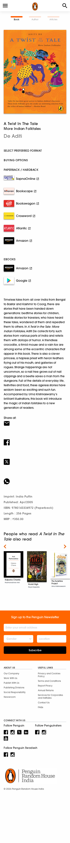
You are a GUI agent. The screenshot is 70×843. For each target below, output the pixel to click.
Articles (53, 19)
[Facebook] (35, 439)
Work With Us (10, 678)
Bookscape (24, 191)
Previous (5, 546)
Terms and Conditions (49, 681)
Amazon (22, 240)
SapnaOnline (25, 179)
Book (16, 19)
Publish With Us (11, 682)
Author (35, 19)
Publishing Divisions (14, 687)
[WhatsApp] (35, 478)
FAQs (40, 707)
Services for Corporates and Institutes (50, 696)
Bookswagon (25, 203)
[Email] (35, 421)
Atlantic (21, 228)
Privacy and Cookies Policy (49, 675)
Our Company (11, 673)
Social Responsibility (15, 692)
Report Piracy (45, 685)
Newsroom (10, 696)
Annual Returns (46, 690)
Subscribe (35, 650)
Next (65, 546)
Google (21, 280)
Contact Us (43, 702)
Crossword (24, 216)
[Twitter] (35, 459)
